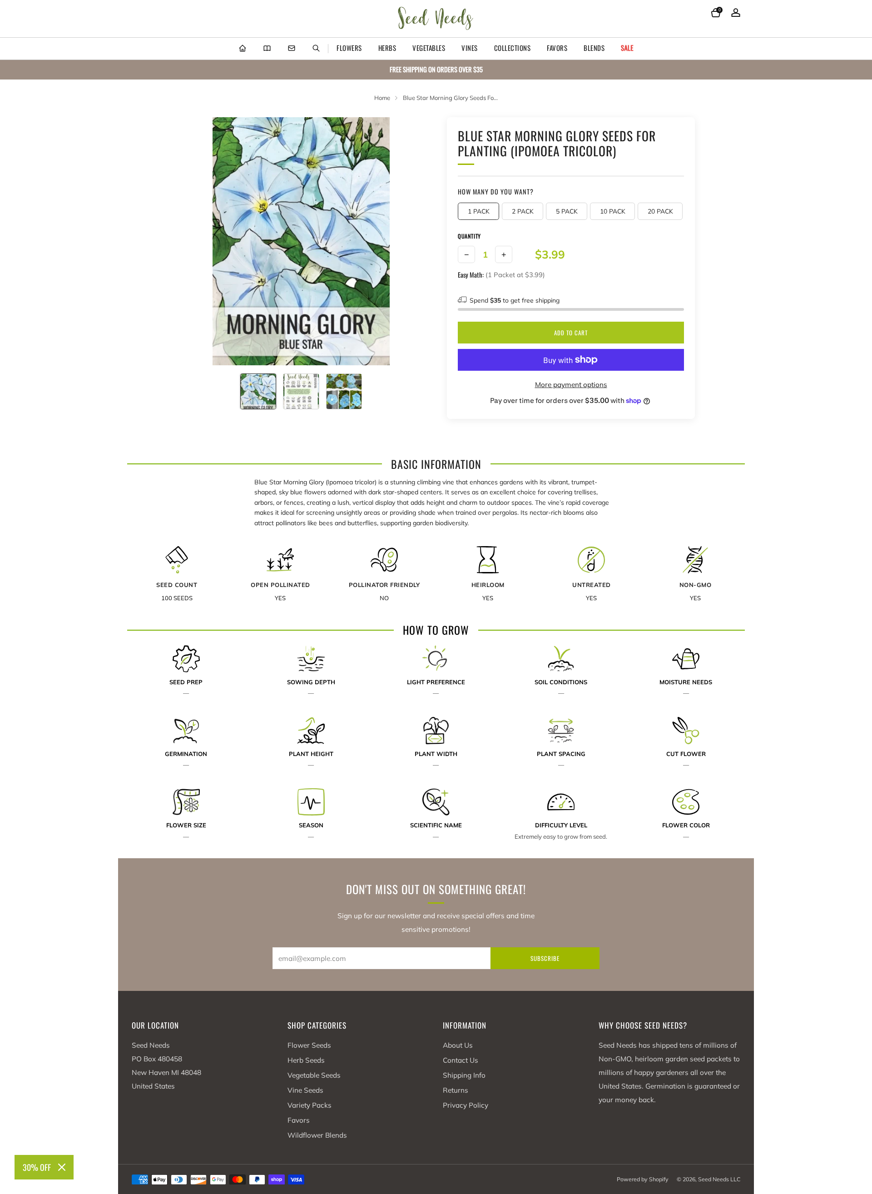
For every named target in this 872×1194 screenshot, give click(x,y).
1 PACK (479, 211)
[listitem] (436, 69)
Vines (469, 48)
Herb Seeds (306, 1060)
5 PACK (567, 211)
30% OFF (37, 1167)
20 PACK (660, 211)
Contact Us (460, 1060)
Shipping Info (464, 1075)
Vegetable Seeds (314, 1075)
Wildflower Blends (317, 1135)
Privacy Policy (465, 1105)
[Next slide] (407, 241)
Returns (455, 1090)
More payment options (571, 384)
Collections (512, 48)
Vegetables (428, 48)
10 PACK (612, 211)
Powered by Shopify (643, 1179)
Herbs (387, 48)
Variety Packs (309, 1105)
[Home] (242, 49)
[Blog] (267, 49)
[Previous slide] (194, 241)
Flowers (349, 48)
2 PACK (523, 211)
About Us (458, 1045)
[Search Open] (316, 49)
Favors (557, 48)
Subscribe (545, 958)
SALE (627, 48)
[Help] (291, 49)
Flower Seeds (309, 1045)
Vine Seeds (305, 1090)
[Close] (61, 1167)
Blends (594, 48)
